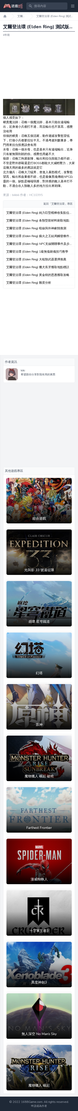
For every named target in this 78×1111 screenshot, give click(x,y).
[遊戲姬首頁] (5, 16)
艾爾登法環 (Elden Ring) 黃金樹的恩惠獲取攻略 (37, 275)
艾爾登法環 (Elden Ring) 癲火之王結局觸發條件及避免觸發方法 (37, 236)
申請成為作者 (39, 1106)
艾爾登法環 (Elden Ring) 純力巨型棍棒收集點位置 (37, 213)
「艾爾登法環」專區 (61, 204)
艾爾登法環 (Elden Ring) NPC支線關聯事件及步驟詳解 (37, 244)
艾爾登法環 (21, 16)
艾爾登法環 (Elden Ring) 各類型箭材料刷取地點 (37, 220)
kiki (23, 370)
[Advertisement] (39, 68)
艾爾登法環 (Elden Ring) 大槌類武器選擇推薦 (36, 259)
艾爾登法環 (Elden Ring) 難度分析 (28, 283)
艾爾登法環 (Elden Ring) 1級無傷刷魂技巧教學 (37, 252)
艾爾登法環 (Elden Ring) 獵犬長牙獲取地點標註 (37, 267)
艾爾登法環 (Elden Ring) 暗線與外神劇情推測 (36, 228)
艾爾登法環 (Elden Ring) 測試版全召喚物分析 (55, 16)
